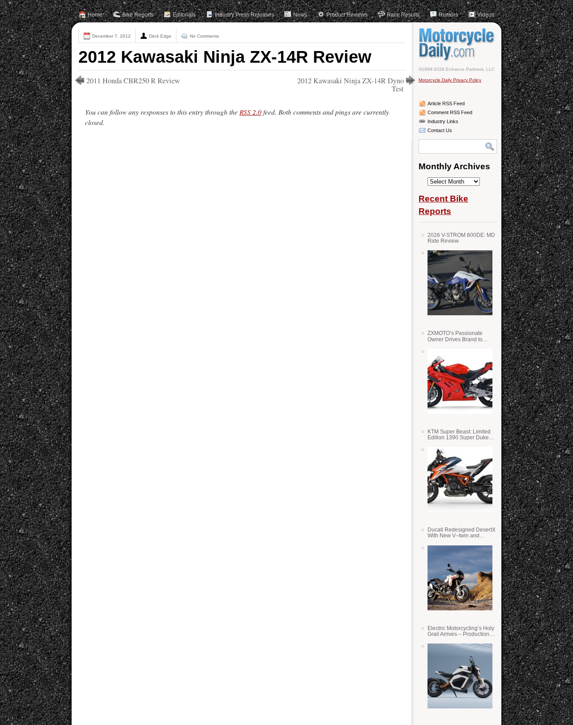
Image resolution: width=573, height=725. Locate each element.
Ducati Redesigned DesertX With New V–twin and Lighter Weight (462, 533)
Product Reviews (347, 15)
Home (95, 15)
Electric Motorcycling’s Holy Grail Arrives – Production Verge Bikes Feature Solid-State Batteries (461, 631)
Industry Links (443, 121)
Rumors (448, 15)
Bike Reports (138, 15)
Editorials (184, 15)
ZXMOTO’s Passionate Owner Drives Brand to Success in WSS (455, 336)
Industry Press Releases (244, 15)
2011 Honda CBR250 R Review (133, 81)
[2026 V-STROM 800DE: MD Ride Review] (456, 283)
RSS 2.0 (250, 111)
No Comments (204, 36)
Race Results (403, 15)
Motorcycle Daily (458, 44)
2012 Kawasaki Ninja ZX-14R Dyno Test (350, 85)
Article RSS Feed (446, 103)
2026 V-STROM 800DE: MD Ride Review (461, 238)
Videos (485, 15)
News (300, 15)
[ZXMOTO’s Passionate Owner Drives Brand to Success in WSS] (456, 381)
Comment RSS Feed (450, 112)
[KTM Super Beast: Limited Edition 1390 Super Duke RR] (456, 479)
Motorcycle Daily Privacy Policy (450, 79)
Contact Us (440, 130)
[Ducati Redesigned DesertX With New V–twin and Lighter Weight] (456, 578)
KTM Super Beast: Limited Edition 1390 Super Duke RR (459, 435)
